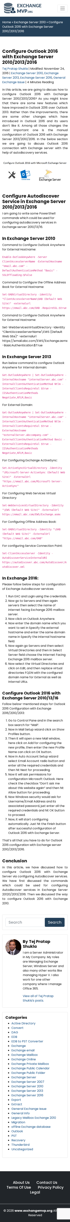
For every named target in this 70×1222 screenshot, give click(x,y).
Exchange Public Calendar (30, 1068)
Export (16, 1100)
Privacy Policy (51, 1187)
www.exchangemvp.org (33, 1211)
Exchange (18, 1046)
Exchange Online (23, 1059)
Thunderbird (20, 1145)
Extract (16, 1104)
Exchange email (23, 1050)
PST (14, 1136)
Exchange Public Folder (28, 1073)
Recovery (18, 1140)
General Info (20, 1113)
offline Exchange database (31, 1127)
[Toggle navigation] (62, 8)
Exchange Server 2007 (27, 1082)
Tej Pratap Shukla (15, 68)
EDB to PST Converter (27, 1041)
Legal (35, 1192)
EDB (14, 1037)
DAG (14, 1032)
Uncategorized (22, 1149)
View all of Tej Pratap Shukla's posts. (38, 998)
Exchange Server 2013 (27, 1091)
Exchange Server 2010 (27, 73)
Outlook (17, 1131)
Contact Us (46, 1182)
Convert (17, 1028)
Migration (18, 1122)
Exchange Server (23, 1077)
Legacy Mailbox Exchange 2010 (33, 1118)
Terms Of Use (19, 1187)
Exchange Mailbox (24, 1055)
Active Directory (23, 1023)
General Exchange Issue (28, 1109)
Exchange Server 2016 (36, 77)
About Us (21, 1182)
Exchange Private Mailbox (30, 1064)
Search (54, 922)
